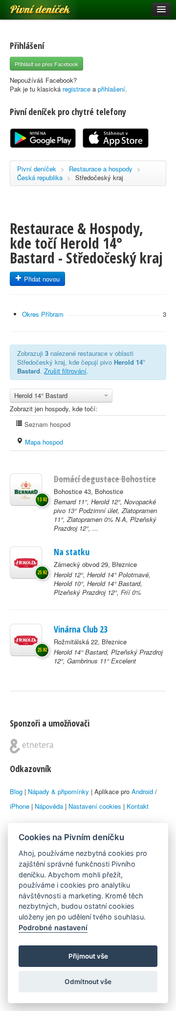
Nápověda (49, 806)
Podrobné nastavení (53, 927)
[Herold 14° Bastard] (26, 640)
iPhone (19, 806)
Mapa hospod (43, 442)
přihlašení (111, 89)
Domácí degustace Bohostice (105, 479)
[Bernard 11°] (26, 489)
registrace (76, 89)
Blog (16, 791)
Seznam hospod (46, 424)
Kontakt (138, 806)
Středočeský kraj (99, 177)
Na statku (71, 552)
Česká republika (40, 177)
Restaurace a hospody (100, 168)
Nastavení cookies (94, 806)
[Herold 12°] (26, 562)
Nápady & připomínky (58, 791)
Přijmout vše (88, 956)
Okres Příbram (43, 314)
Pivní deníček (29, 6)
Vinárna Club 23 (81, 629)
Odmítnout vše (88, 982)
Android (142, 791)
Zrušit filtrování (65, 371)
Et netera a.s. (31, 746)
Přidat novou (41, 278)
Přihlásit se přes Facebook (46, 64)
